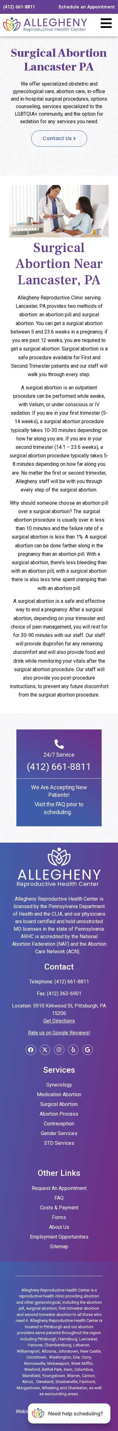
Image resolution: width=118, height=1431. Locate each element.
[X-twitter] (45, 1049)
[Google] (87, 1049)
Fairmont (87, 1381)
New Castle (90, 1351)
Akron (27, 1381)
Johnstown (68, 1351)
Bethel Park (52, 1369)
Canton (88, 1375)
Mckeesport (58, 1363)
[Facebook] (30, 1049)
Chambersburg (57, 1345)
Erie (76, 1357)
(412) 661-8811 (59, 766)
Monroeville (34, 1363)
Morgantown (28, 1388)
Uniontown (36, 1357)
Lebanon (81, 1345)
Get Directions (59, 1021)
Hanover (35, 1345)
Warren (73, 1375)
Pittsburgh (47, 1339)
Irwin (68, 1369)
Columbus (83, 1369)
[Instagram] (59, 1049)
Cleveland (44, 1381)
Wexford (32, 1369)
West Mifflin (82, 1363)
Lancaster (88, 1339)
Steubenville (66, 1381)
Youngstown (53, 1375)
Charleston (77, 1388)
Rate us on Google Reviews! (59, 1033)
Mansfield (31, 1375)
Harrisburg (67, 1339)
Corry (86, 1357)
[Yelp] (73, 1049)
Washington (60, 1357)
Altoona (49, 1351)
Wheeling (50, 1388)
